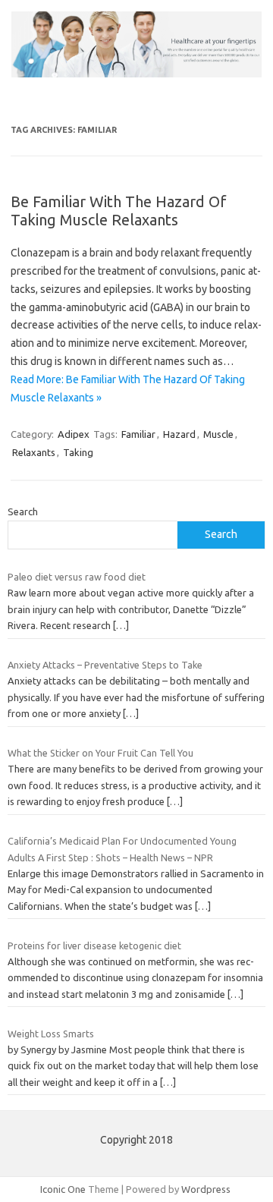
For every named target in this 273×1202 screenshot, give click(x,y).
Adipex (73, 434)
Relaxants (33, 452)
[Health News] (136, 74)
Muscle (218, 434)
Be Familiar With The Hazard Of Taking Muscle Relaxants (119, 210)
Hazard (179, 434)
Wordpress (206, 1189)
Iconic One (63, 1189)
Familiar (138, 434)
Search (23, 511)
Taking (78, 452)
